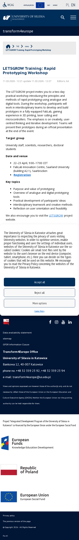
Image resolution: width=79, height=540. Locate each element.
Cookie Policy (39, 311)
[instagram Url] (56, 322)
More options (40, 303)
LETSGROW (56, 215)
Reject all (39, 292)
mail (48, 5)
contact (55, 5)
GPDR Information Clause (16, 344)
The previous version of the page (16, 521)
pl (68, 4)
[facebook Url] (50, 322)
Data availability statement (17, 332)
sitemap (7, 338)
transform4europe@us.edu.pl (32, 377)
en (73, 4)
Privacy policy (9, 515)
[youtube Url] (63, 322)
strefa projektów (29, 5)
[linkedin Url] (70, 322)
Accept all (39, 282)
